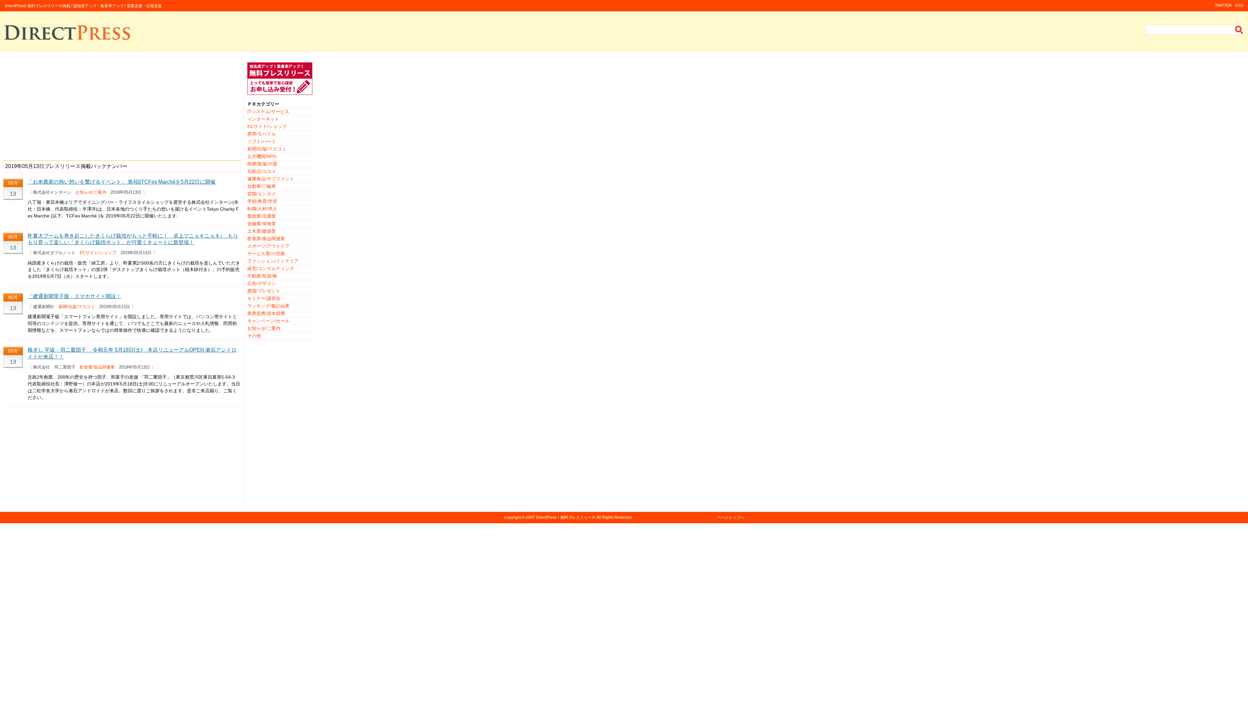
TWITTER (1223, 5)
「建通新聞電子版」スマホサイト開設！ (74, 296)
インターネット (263, 119)
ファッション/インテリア (273, 261)
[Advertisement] (121, 107)
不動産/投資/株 (262, 276)
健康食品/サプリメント (270, 178)
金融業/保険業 (261, 223)
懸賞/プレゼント (263, 290)
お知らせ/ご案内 (90, 192)
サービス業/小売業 (266, 253)
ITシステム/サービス (268, 111)
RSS (1239, 5)
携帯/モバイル (261, 133)
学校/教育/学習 (262, 201)
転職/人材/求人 (262, 208)
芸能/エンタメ (261, 193)
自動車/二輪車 (261, 186)
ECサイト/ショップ (98, 252)
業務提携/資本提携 (266, 313)
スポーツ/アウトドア (268, 246)
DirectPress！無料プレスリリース (565, 517)
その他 (254, 335)
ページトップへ (730, 517)
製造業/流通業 (261, 216)
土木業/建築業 (261, 231)
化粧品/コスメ (261, 171)
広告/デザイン (261, 283)
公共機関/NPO (262, 156)
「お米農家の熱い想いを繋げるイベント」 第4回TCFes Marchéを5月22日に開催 (121, 182)
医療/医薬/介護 (262, 163)
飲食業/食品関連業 (97, 367)
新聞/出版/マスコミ (76, 306)
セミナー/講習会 (263, 298)
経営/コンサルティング (270, 268)
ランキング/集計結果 (268, 305)
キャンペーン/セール (268, 320)
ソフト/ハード (261, 141)
